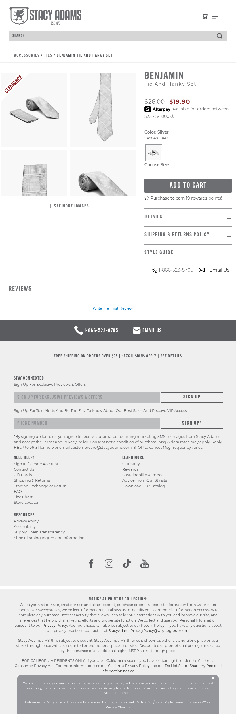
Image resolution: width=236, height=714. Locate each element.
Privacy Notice (115, 688)
